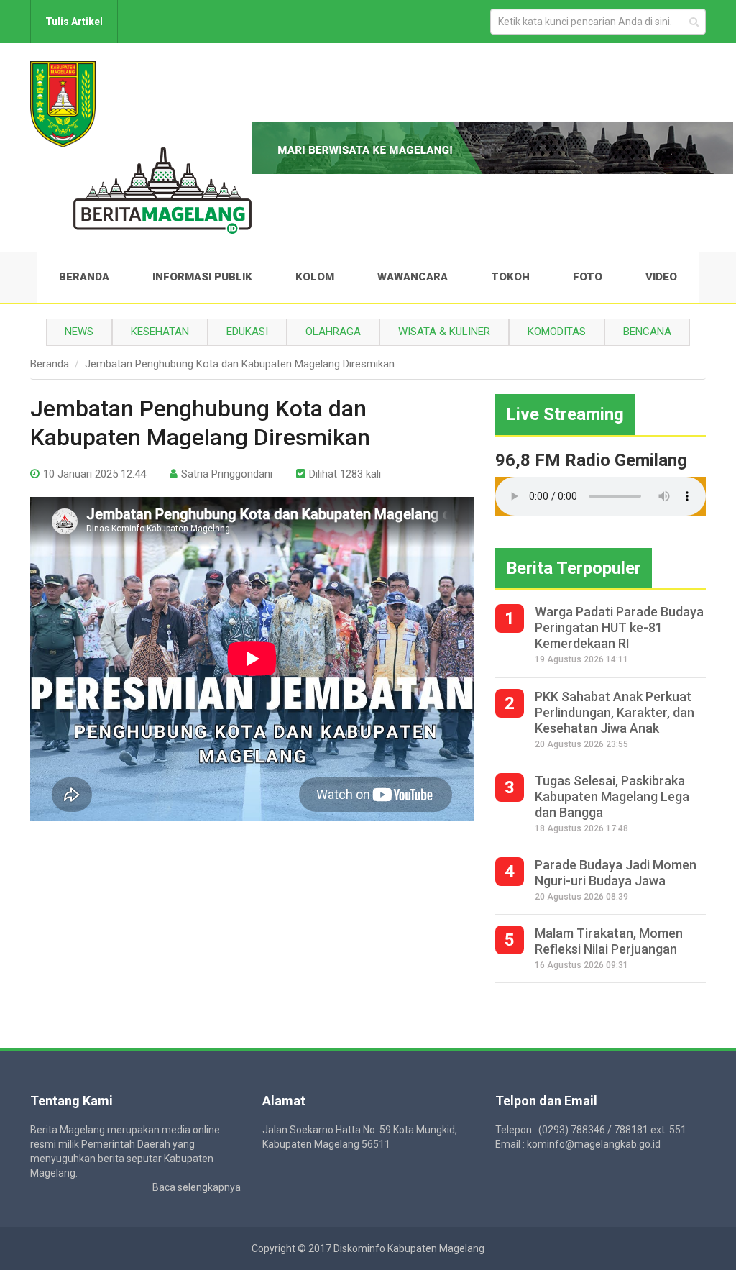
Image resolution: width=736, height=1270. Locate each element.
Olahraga (333, 331)
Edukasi (247, 331)
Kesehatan (160, 331)
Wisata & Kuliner (444, 331)
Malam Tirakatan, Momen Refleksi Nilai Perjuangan (609, 941)
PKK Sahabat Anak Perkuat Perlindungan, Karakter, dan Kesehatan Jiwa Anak (614, 712)
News (79, 331)
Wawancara (412, 276)
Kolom (314, 276)
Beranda (84, 276)
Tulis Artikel (74, 21)
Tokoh (510, 276)
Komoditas (557, 331)
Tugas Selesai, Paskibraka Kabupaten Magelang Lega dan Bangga (612, 796)
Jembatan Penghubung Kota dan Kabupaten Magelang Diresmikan (240, 363)
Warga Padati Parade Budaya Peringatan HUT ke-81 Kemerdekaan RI (619, 627)
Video (661, 276)
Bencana (647, 331)
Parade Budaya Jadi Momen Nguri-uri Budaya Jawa (615, 872)
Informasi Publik (202, 276)
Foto (587, 276)
